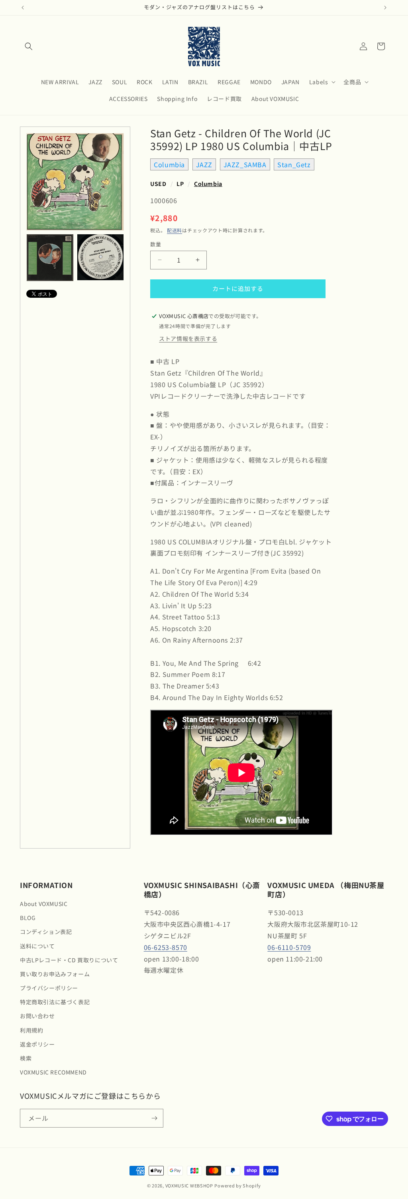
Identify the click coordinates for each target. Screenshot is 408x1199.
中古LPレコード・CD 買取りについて (69, 960)
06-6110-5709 (289, 947)
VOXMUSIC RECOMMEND (53, 1072)
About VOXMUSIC (43, 904)
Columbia (169, 164)
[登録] (154, 1118)
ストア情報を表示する (188, 338)
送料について (37, 946)
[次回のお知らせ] (385, 7)
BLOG (27, 918)
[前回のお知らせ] (22, 7)
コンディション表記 (46, 932)
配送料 (174, 230)
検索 (25, 1058)
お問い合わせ (37, 1016)
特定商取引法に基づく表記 (55, 1002)
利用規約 (31, 1030)
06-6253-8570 (165, 947)
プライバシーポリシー (49, 988)
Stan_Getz (293, 164)
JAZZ (204, 164)
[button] (28, 46)
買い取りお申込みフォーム (55, 974)
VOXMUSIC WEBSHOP (189, 1185)
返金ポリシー (37, 1044)
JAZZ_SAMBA (245, 164)
